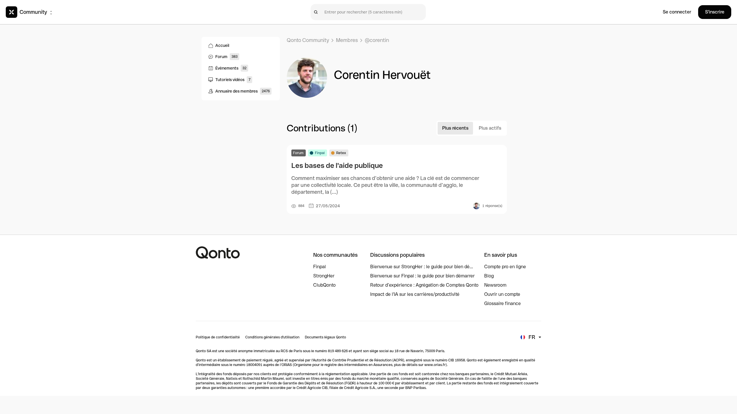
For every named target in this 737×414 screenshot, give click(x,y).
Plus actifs (490, 128)
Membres (347, 40)
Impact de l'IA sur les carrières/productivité (414, 294)
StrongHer (324, 276)
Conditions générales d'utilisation (272, 337)
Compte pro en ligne (505, 266)
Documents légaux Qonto (325, 337)
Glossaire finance (502, 303)
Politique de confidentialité (218, 337)
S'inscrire (714, 12)
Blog (489, 276)
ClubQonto (324, 285)
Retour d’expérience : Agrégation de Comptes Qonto (424, 285)
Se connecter (677, 12)
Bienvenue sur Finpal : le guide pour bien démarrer (422, 276)
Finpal (319, 266)
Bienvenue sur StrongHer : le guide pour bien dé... (421, 266)
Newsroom (495, 285)
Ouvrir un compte (502, 294)
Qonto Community (308, 40)
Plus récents (455, 128)
